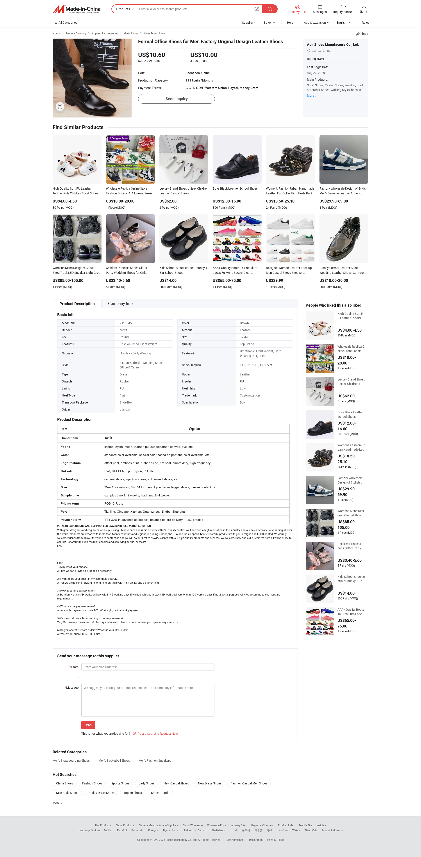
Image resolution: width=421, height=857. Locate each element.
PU (242, 381)
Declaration (256, 839)
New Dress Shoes (209, 783)
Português (137, 830)
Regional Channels (262, 825)
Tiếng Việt (311, 830)
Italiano (188, 830)
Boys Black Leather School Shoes (350, 414)
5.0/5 (321, 58)
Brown (244, 323)
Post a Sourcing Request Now (155, 733)
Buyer (268, 22)
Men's (123, 330)
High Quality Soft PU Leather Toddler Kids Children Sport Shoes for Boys (351, 315)
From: (74, 667)
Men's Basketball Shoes (114, 760)
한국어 (246, 830)
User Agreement (235, 839)
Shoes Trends (160, 793)
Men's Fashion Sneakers (155, 760)
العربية (233, 830)
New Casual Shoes (176, 783)
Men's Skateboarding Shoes (71, 760)
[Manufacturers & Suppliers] (76, 9)
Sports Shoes (120, 783)
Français (153, 830)
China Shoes (64, 783)
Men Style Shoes (67, 793)
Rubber (125, 381)
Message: (72, 687)
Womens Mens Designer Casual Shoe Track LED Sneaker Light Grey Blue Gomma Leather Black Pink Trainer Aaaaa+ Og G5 (351, 513)
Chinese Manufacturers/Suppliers (158, 825)
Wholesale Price (216, 825)
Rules (365, 22)
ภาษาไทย (282, 830)
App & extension (315, 22)
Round (124, 337)
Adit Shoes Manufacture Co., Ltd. (333, 44)
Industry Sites (239, 825)
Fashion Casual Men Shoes (249, 783)
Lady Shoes (146, 783)
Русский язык (171, 830)
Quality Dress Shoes (100, 793)
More (310, 95)
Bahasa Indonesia (332, 830)
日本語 (258, 830)
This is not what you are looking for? (105, 733)
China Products (125, 825)
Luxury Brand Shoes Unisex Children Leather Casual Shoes (351, 381)
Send (88, 725)
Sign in (363, 11)
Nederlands (219, 830)
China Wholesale (193, 825)
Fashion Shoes (92, 783)
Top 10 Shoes (133, 793)
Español (122, 830)
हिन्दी (269, 830)
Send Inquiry (177, 98)
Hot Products (103, 825)
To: (77, 677)
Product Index (286, 825)
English (108, 830)
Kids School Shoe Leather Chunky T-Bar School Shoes (351, 578)
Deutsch (202, 830)
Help (290, 22)
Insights (321, 825)
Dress (123, 374)
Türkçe (296, 830)
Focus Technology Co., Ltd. (182, 839)
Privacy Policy (275, 839)
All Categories (68, 22)
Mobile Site (305, 825)
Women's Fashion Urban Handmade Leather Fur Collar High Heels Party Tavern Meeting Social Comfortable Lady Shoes (351, 447)
